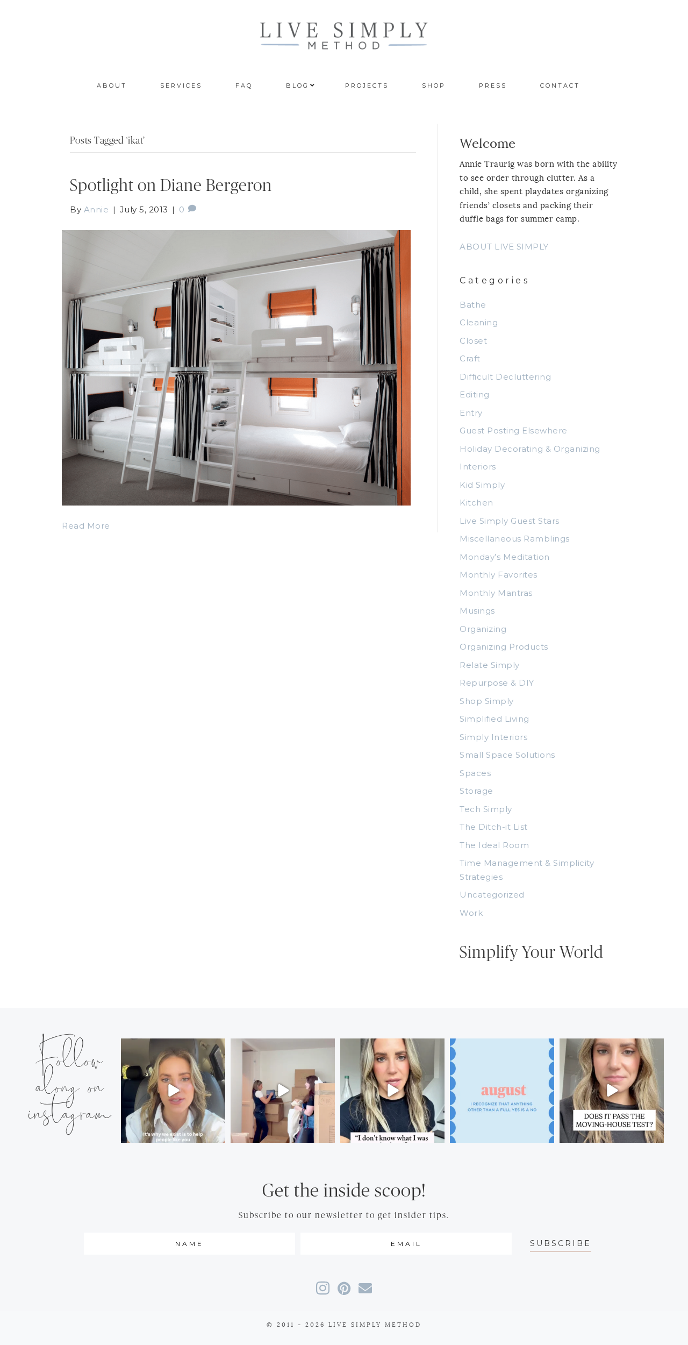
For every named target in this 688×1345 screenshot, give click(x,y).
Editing (475, 394)
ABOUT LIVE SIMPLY (504, 246)
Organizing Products (504, 647)
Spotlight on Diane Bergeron (171, 185)
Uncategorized (492, 894)
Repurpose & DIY (497, 683)
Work (471, 913)
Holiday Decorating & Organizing (530, 449)
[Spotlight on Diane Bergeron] (236, 367)
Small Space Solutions (507, 755)
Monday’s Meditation (505, 557)
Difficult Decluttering (505, 377)
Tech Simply (486, 809)
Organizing (483, 629)
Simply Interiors (493, 737)
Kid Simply (482, 485)
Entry (471, 413)
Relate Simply (490, 665)
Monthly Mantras (496, 593)
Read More (86, 526)
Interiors (478, 466)
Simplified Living (494, 719)
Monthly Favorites (499, 575)
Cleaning (479, 322)
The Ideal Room (494, 845)
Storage (476, 791)
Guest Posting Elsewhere (514, 430)
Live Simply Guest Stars (510, 521)
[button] (560, 1244)
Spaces (475, 773)
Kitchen (476, 502)
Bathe (473, 305)
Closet (473, 341)
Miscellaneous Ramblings (515, 538)
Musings (477, 611)
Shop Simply (487, 701)
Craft (470, 358)
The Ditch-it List (494, 827)
